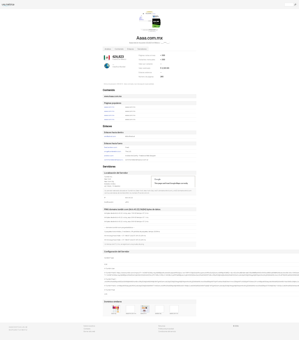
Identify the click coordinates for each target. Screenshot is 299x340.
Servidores (142, 49)
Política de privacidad (166, 329)
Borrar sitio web (89, 331)
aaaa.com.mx (109, 107)
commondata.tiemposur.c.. (114, 160)
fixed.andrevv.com (110, 147)
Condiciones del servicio (167, 331)
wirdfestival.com (110, 136)
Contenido (119, 49)
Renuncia (161, 326)
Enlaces (130, 49)
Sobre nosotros (89, 326)
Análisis (108, 49)
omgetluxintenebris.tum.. (113, 151)
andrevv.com (109, 156)
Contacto (87, 329)
